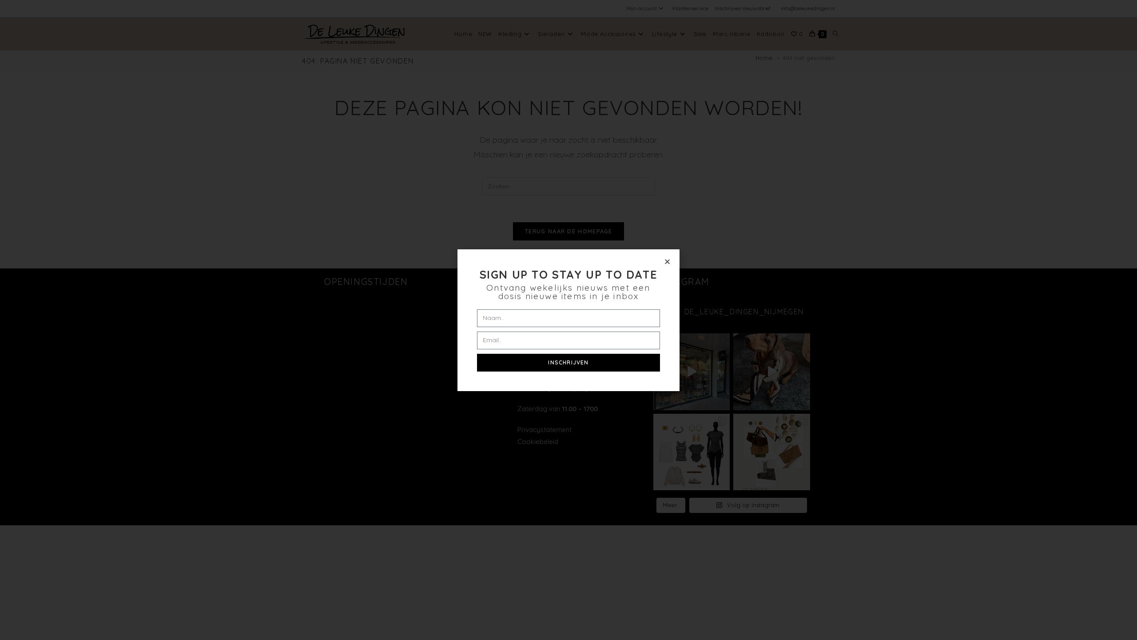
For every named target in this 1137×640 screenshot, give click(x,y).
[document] (568, 320)
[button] (667, 261)
